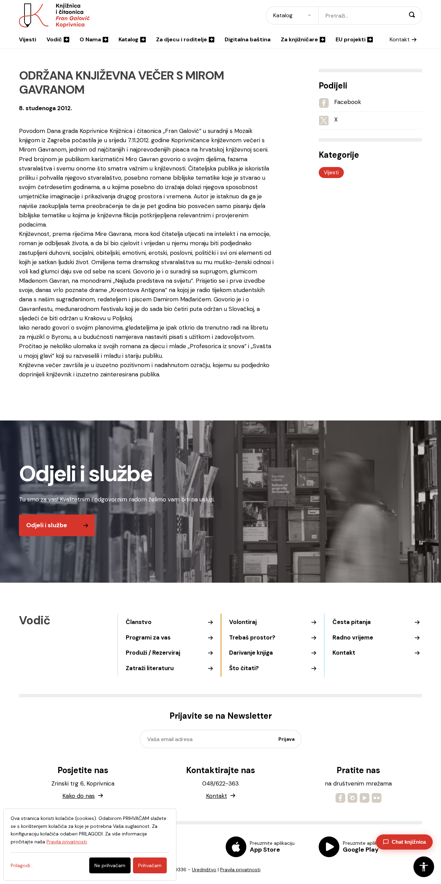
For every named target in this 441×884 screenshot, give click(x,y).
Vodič (54, 39)
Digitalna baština (247, 39)
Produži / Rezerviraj (153, 652)
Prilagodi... (22, 865)
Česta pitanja (351, 622)
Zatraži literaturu (150, 668)
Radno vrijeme (352, 637)
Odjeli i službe (46, 525)
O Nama (90, 39)
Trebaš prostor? (252, 637)
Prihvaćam (150, 865)
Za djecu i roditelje (181, 39)
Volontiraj (243, 622)
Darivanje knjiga (251, 652)
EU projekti (351, 39)
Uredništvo (204, 869)
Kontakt (400, 39)
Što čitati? (244, 668)
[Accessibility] (423, 866)
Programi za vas (148, 637)
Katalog (129, 39)
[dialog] (89, 845)
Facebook (347, 102)
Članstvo (139, 622)
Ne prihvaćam (109, 865)
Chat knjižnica (409, 842)
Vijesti (27, 39)
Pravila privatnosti (240, 869)
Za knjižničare (299, 39)
